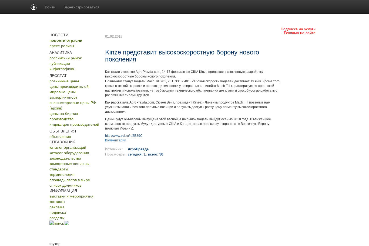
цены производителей (69, 86)
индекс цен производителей (74, 124)
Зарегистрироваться (81, 6)
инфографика (61, 68)
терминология (62, 174)
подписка (57, 212)
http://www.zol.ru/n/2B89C (124, 136)
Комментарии (115, 140)
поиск (59, 223)
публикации (59, 63)
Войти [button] (50, 6)
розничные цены (64, 80)
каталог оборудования (69, 152)
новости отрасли (65, 40)
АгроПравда (138, 149)
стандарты (58, 168)
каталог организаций (67, 147)
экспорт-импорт (63, 97)
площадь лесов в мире (69, 179)
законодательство (65, 158)
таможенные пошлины (69, 163)
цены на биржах (63, 113)
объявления (60, 136)
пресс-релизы (61, 45)
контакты (57, 201)
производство (61, 118)
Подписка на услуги (298, 28)
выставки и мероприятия (71, 196)
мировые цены (62, 91)
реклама (57, 206)
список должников (65, 185)
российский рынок (65, 57)
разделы (57, 217)
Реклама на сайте (300, 32)
